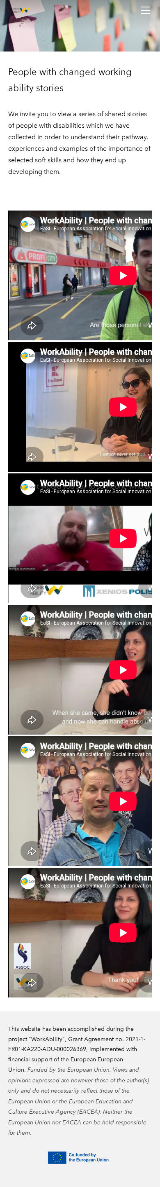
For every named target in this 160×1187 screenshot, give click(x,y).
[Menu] (145, 10)
